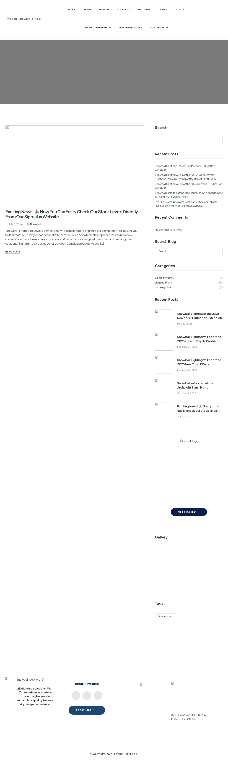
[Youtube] (75, 695)
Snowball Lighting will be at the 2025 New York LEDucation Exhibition (199, 362)
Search (161, 127)
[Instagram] (98, 695)
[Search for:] (189, 251)
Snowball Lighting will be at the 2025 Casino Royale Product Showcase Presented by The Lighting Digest (199, 339)
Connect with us (87, 684)
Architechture (165, 616)
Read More (12, 251)
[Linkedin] (86, 695)
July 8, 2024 (16, 224)
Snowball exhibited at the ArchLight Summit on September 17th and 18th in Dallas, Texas (196, 385)
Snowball (35, 224)
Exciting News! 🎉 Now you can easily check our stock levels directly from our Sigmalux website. (71, 214)
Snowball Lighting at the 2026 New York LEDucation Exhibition (199, 316)
